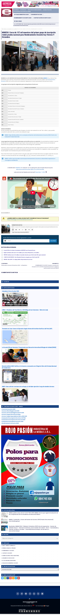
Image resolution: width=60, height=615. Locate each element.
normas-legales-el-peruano (9, 548)
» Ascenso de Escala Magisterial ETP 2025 (12, 412)
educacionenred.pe (5, 212)
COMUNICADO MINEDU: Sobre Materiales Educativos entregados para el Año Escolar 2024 (21, 257)
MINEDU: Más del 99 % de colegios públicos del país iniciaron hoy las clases (18, 259)
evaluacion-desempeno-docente (10, 563)
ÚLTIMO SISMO (18, 21)
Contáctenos (23, 9)
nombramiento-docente (36, 29)
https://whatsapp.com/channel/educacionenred (20, 219)
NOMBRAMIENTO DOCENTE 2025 (22, 18)
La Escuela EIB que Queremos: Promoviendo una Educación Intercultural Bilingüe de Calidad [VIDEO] (29, 347)
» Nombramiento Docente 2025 (10, 423)
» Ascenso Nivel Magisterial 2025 (10, 411)
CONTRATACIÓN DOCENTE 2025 (42, 18)
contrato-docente (7, 553)
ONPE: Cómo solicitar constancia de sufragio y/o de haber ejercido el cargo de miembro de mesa (28, 386)
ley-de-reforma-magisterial (9, 560)
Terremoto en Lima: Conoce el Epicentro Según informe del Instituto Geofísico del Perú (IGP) (27, 328)
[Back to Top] (29, 599)
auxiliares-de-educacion (8, 558)
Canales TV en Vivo (47, 9)
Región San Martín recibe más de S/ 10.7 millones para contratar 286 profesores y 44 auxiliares (21, 252)
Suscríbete (16, 9)
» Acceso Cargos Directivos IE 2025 (10, 414)
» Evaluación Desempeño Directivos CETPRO (13, 418)
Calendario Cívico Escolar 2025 (10, 291)
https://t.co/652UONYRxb (37, 169)
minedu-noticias (26, 29)
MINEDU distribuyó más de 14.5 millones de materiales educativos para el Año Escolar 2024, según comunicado (25, 254)
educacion (19, 29)
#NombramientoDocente (23, 169)
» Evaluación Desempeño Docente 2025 (12, 421)
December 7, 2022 (40, 172)
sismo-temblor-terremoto (8, 545)
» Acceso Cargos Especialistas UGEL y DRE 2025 (14, 416)
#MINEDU (18, 167)
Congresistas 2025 (36, 14)
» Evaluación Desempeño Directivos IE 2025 (13, 419)
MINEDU (45, 78)
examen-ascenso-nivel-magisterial (10, 555)
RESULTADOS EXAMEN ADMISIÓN (34, 9)
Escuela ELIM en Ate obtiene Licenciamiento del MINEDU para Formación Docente (19, 250)
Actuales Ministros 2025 (21, 14)
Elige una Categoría (7, 538)
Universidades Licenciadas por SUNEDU (22, 11)
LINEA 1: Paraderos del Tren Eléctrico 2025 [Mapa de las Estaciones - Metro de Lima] (25, 310)
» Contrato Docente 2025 (8, 409)
